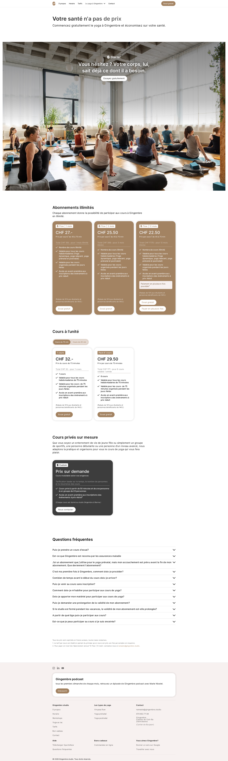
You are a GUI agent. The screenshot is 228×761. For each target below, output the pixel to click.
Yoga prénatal (100, 714)
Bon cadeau (57, 731)
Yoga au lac (57, 722)
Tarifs (80, 3)
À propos (62, 3)
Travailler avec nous (145, 749)
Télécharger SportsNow (63, 745)
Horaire (72, 3)
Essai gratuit (168, 3)
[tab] (61, 342)
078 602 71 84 (142, 714)
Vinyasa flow (99, 709)
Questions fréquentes (62, 749)
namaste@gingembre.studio (128, 646)
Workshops (57, 718)
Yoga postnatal (100, 718)
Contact (111, 3)
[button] (95, 3)
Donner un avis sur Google (148, 745)
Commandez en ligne (103, 745)
